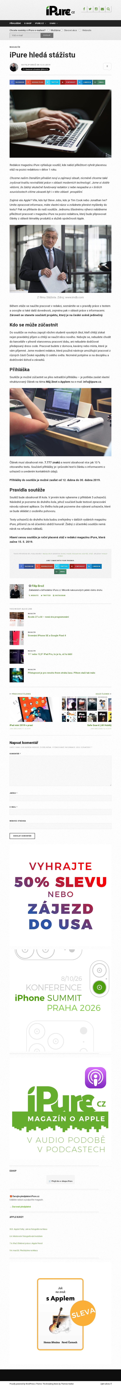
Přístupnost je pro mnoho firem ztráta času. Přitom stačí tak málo (61, 673)
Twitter (46, 595)
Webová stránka (18, 821)
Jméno (13, 793)
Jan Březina (96, 729)
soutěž (85, 554)
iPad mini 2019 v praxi (21, 725)
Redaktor (76, 554)
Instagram (60, 595)
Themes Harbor (67, 1384)
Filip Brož (30, 65)
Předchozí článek (21, 694)
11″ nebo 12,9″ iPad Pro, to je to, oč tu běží (50, 654)
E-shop (28, 23)
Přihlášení (15, 23)
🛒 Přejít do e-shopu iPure (60, 1181)
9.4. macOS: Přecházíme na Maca (24, 1250)
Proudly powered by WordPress (22, 1384)
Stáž (91, 554)
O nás (52, 23)
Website (35, 595)
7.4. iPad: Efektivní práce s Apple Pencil (26, 1243)
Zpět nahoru (105, 1384)
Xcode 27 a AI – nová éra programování (48, 617)
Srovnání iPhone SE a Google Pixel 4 (47, 635)
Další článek (103, 694)
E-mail (13, 807)
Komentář (15, 754)
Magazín (15, 47)
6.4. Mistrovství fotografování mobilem (26, 1236)
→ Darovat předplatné (20, 1207)
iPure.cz (39, 23)
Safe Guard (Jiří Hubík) (99, 725)
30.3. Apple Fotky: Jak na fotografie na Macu (28, 1229)
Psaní (69, 554)
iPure (63, 554)
